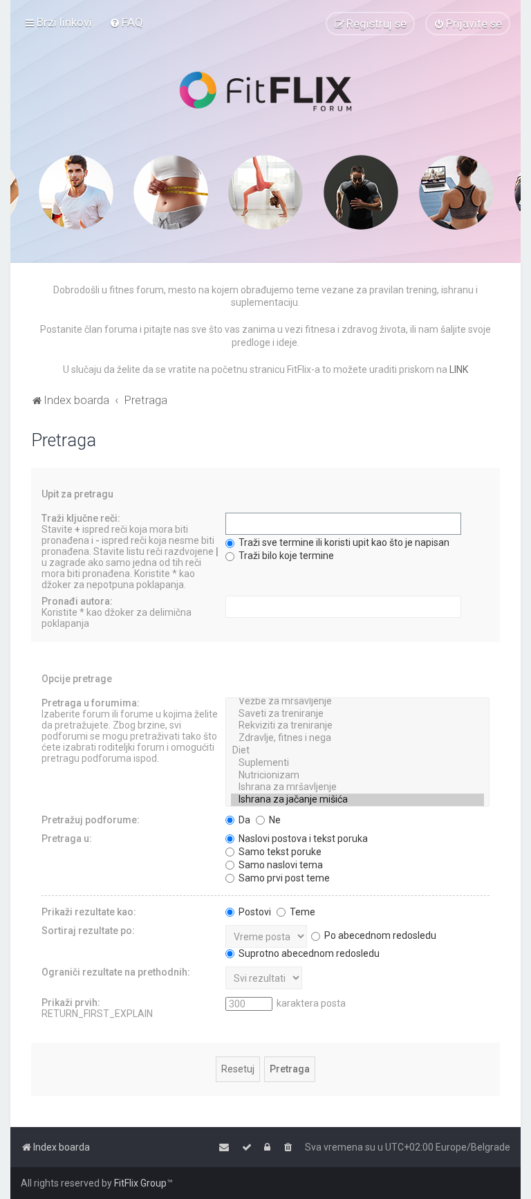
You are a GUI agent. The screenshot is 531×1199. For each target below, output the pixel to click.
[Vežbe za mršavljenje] (357, 701)
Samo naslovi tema (279, 864)
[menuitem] (126, 22)
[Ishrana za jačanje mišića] (357, 800)
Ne (274, 819)
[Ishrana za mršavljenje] (357, 787)
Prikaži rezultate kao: (88, 911)
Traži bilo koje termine (285, 555)
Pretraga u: (66, 838)
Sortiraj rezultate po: (88, 930)
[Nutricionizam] (357, 775)
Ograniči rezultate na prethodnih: (115, 972)
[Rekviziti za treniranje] (357, 726)
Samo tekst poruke (279, 851)
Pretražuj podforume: (90, 819)
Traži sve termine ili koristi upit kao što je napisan (342, 542)
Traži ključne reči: (80, 518)
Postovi (253, 911)
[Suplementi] (357, 763)
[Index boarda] (265, 91)
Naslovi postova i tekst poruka (302, 838)
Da (243, 819)
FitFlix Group (140, 1183)
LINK (458, 369)
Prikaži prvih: (70, 1002)
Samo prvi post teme (283, 878)
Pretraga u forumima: (90, 702)
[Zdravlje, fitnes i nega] (357, 738)
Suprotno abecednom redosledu (308, 953)
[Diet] (357, 750)
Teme (301, 911)
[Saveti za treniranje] (357, 714)
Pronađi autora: (77, 601)
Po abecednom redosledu (379, 935)
